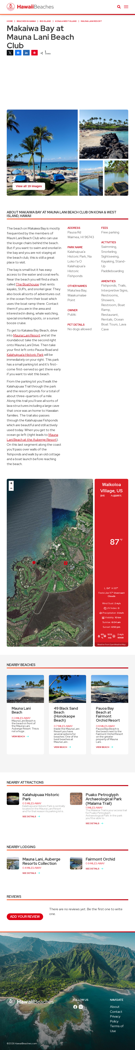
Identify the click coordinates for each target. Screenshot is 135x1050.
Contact (116, 1011)
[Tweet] (10, 52)
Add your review (25, 917)
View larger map (23, 641)
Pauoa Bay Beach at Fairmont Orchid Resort (108, 714)
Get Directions (50, 641)
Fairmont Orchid (100, 859)
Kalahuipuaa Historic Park (40, 796)
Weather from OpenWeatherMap (111, 644)
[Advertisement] (67, 85)
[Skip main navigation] (126, 7)
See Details (29, 816)
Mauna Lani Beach (21, 710)
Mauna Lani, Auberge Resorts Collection (41, 861)
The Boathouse (27, 284)
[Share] (18, 52)
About (115, 1007)
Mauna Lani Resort (26, 335)
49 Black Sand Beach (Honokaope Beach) (66, 714)
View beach (18, 736)
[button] (65, 563)
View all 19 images (29, 186)
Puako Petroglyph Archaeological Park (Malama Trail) (104, 799)
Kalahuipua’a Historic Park (25, 355)
